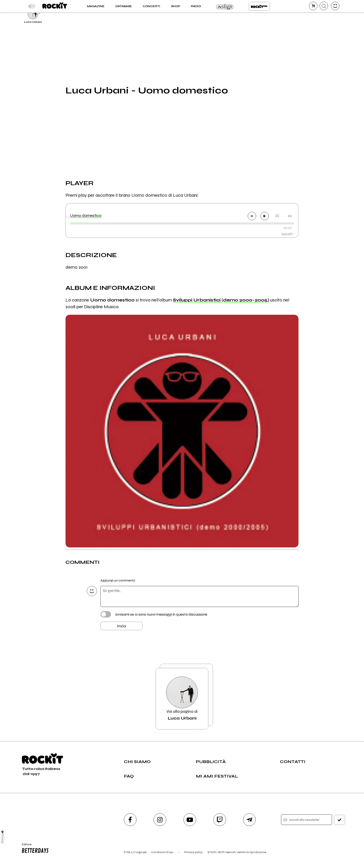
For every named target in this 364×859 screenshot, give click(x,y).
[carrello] (313, 6)
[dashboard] (335, 6)
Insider (225, 6)
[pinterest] (309, 13)
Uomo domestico (85, 215)
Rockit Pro (259, 6)
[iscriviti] (339, 820)
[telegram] (249, 819)
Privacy (2, 838)
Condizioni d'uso (162, 852)
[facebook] (130, 819)
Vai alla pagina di (182, 715)
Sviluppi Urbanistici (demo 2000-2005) (221, 300)
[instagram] (160, 819)
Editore (24, 846)
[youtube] (189, 819)
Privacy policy (193, 852)
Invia (121, 626)
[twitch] (219, 819)
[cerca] (324, 6)
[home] (54, 6)
